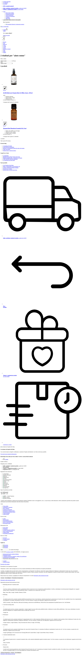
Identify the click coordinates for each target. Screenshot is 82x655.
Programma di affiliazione (8, 533)
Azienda (4, 560)
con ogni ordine (13, 9)
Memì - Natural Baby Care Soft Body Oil (11, 166)
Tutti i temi (8, 18)
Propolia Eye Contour (7, 168)
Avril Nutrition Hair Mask (8, 165)
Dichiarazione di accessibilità (9, 557)
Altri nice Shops (6, 562)
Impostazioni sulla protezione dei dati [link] (10, 558)
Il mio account (6, 514)
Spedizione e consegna (7, 507)
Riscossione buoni (6, 523)
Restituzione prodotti (10, 13)
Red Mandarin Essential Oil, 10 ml (14, 128)
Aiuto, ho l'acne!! (6, 149)
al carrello (5, 3)
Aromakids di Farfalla (7, 146)
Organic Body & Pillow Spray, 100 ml (17, 93)
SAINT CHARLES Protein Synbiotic (10, 167)
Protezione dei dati (7, 555)
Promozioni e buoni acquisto (9, 510)
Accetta (2, 577)
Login (4, 31)
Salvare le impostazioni (5, 652)
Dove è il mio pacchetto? (8, 522)
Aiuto (4, 11)
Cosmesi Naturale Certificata (9, 530)
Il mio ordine (5, 506)
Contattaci (8, 17)
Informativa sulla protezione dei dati (41, 575)
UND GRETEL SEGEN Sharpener (10, 159)
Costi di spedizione (9, 15)
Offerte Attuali (6, 532)
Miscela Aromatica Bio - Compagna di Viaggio (12, 157)
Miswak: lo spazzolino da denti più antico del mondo (13, 148)
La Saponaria (5, 155)
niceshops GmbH (9, 551)
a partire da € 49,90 (14, 8)
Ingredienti (5, 528)
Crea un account (6, 35)
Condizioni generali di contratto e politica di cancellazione (14, 556)
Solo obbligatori (8, 577)
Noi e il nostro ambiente (8, 531)
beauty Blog (5, 527)
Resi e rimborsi (6, 508)
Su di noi (5, 537)
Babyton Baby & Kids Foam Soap (10, 170)
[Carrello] (42, 39)
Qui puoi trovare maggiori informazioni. (9, 454)
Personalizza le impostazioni (17, 577)
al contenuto (5, 2)
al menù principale (7, 1)
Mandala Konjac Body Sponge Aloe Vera (11, 156)
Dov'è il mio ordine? (10, 12)
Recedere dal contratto (5, 564)
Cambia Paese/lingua (14, 549)
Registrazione (6, 519)
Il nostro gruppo (6, 539)
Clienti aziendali (6, 513)
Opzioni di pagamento (10, 16)
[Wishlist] (4, 37)
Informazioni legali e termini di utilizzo (11, 554)
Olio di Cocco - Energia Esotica (9, 150)
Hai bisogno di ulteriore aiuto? (9, 511)
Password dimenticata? (7, 520)
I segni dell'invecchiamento (8, 147)
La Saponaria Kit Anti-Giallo (9, 160)
